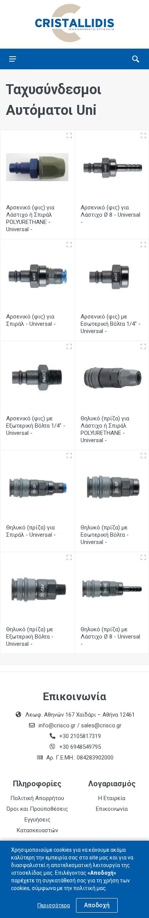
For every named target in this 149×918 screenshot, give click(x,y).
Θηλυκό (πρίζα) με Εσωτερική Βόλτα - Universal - (105, 535)
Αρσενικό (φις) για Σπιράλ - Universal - (31, 320)
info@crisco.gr (58, 725)
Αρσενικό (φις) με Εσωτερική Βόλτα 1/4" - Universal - (111, 324)
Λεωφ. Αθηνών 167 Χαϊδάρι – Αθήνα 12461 (80, 714)
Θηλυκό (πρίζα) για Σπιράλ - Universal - (31, 531)
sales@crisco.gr (101, 725)
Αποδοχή (97, 905)
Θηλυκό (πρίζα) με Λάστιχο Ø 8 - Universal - (110, 636)
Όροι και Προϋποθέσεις (37, 808)
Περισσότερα (53, 905)
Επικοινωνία (112, 808)
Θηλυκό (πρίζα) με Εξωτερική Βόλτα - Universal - (29, 636)
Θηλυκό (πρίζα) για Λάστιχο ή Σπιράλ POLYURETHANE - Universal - (105, 429)
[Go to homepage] (74, 23)
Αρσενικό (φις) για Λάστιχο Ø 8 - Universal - (110, 214)
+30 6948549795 (80, 746)
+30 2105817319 (79, 736)
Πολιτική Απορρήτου (37, 798)
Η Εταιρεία (111, 798)
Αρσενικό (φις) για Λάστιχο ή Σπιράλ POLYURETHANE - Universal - (30, 218)
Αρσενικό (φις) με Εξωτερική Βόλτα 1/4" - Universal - (35, 425)
